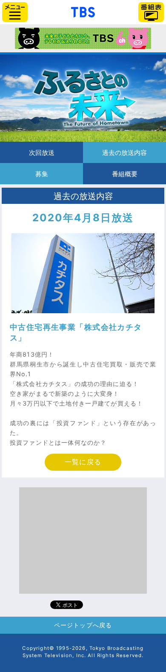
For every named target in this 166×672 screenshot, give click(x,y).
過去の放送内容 (124, 152)
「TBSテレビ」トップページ (83, 11)
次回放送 (41, 152)
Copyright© (38, 648)
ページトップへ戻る (83, 625)
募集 (41, 173)
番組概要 (124, 173)
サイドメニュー (15, 12)
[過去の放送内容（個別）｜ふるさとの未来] (83, 98)
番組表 (151, 12)
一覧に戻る (83, 462)
